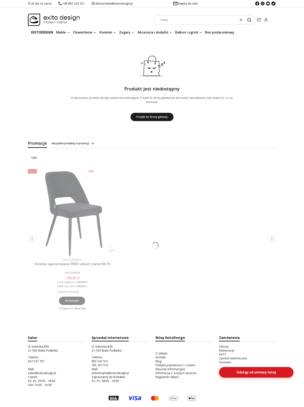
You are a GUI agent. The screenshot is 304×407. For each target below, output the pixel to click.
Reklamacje (227, 350)
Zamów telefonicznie (233, 358)
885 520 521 (100, 361)
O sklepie (161, 353)
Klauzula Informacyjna (170, 369)
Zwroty (224, 346)
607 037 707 (36, 361)
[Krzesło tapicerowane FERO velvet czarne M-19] (72, 212)
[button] (249, 19)
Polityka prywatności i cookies (175, 365)
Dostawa (225, 362)
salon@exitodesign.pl (42, 373)
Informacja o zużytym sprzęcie (175, 373)
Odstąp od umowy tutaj (256, 372)
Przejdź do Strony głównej (152, 117)
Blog (158, 361)
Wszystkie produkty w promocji (70, 143)
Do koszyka (72, 300)
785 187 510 (100, 365)
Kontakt (160, 357)
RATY (222, 354)
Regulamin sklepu (167, 377)
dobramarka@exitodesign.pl (110, 373)
